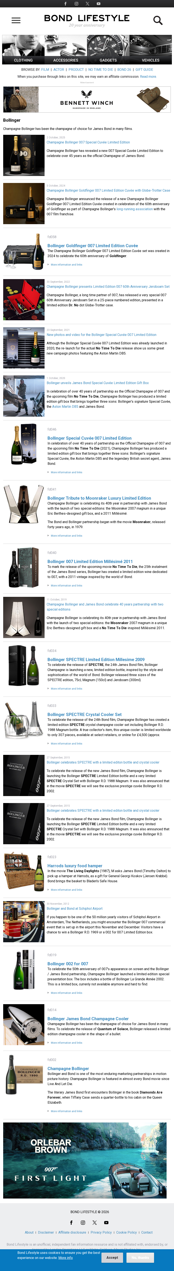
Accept (112, 1258)
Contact (147, 1232)
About (29, 1232)
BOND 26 (124, 70)
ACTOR (58, 70)
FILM (45, 70)
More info (65, 1258)
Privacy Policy (101, 1232)
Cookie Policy (126, 1232)
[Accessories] (66, 63)
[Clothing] (23, 63)
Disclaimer (46, 1232)
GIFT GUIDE (144, 70)
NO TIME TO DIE (100, 70)
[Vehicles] (150, 63)
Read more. (148, 77)
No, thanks (140, 1257)
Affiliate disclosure (72, 1232)
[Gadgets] (108, 63)
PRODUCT (76, 70)
